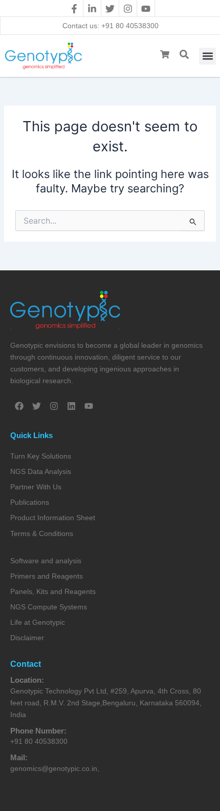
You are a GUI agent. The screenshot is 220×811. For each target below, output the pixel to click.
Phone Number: (38, 730)
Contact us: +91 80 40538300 (110, 26)
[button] (207, 56)
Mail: (19, 757)
